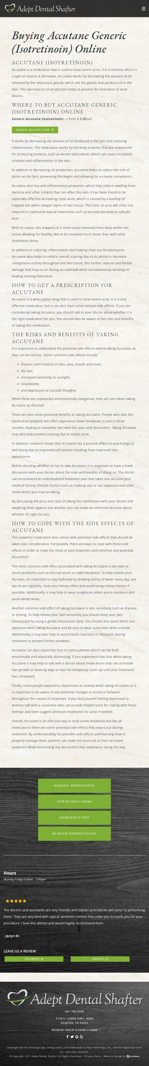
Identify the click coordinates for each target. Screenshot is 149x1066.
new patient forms (74, 801)
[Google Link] (77, 1037)
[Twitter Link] (72, 1037)
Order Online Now (33, 130)
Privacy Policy (93, 1056)
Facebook (32, 958)
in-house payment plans (74, 833)
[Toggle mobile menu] (143, 8)
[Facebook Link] (67, 1037)
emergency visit (74, 817)
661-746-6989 (74, 1011)
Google (98, 958)
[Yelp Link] (81, 1037)
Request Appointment (74, 785)
